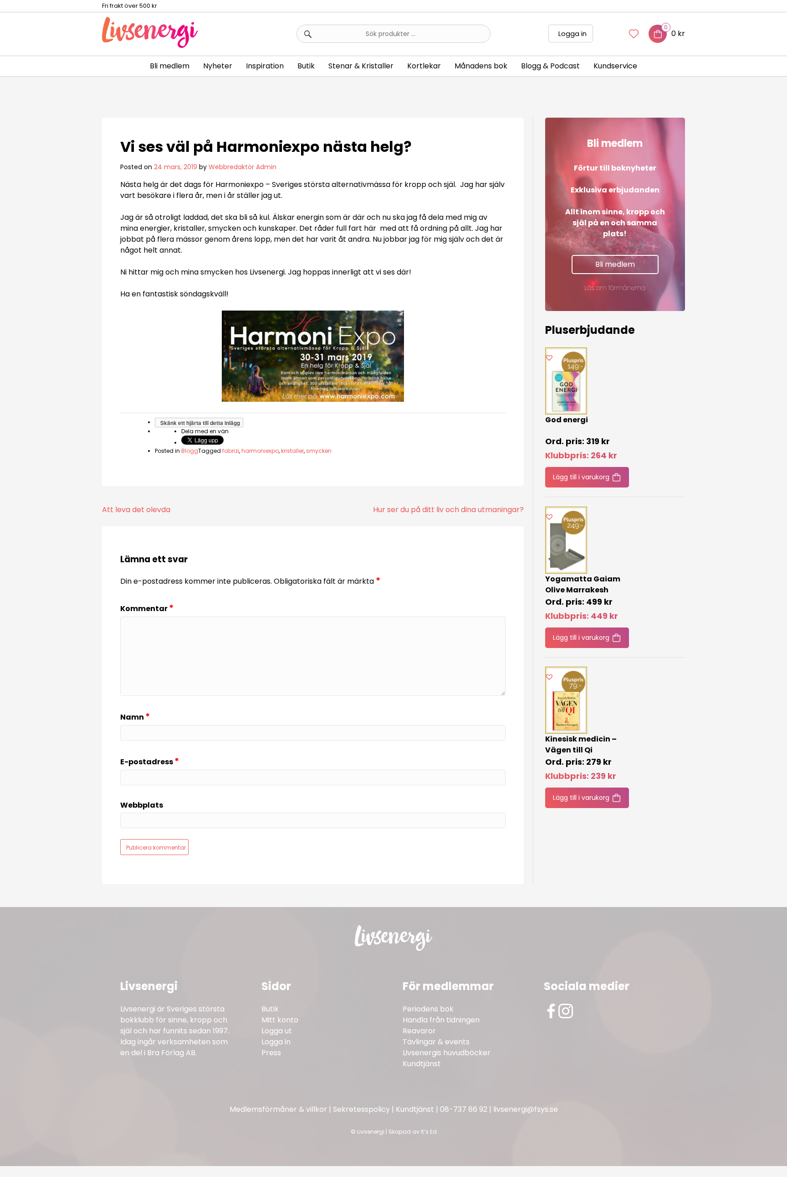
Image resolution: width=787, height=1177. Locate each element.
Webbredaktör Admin (242, 166)
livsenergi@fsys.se (525, 1109)
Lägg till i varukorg (581, 477)
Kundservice (615, 66)
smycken (319, 451)
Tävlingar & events (436, 1042)
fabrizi (230, 451)
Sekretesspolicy (361, 1109)
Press (271, 1052)
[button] (549, 357)
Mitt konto (279, 1020)
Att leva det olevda (136, 509)
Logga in (572, 33)
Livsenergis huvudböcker (447, 1052)
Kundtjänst (422, 1063)
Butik (270, 1009)
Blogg (189, 451)
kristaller (292, 451)
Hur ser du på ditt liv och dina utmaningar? (448, 509)
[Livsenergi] (150, 45)
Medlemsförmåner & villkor (278, 1109)
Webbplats (141, 805)
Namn (135, 717)
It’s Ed (429, 1132)
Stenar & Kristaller (361, 66)
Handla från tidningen (441, 1020)
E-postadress (149, 761)
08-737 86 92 (463, 1109)
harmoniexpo (260, 451)
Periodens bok (428, 1009)
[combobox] (393, 34)
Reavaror (419, 1031)
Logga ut (276, 1031)
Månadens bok (481, 66)
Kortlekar (424, 66)
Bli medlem (169, 66)
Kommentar (147, 608)
